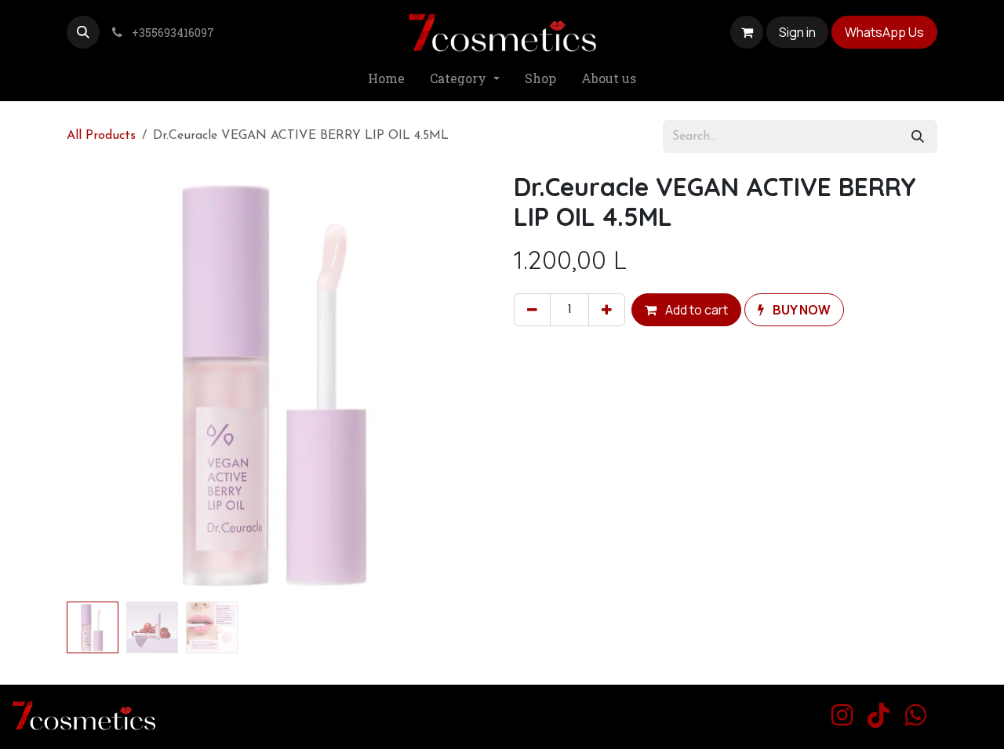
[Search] (917, 136)
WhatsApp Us (884, 32)
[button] (83, 32)
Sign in (797, 32)
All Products (101, 135)
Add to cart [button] (695, 309)
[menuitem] (386, 78)
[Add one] (606, 309)
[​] (842, 715)
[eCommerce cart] (746, 32)
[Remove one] (532, 309)
